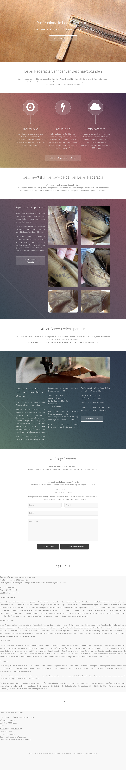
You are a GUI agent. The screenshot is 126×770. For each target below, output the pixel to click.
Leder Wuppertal (6, 731)
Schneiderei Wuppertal (8, 734)
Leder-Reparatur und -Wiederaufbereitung (15, 740)
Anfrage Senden (92, 419)
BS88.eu (3, 726)
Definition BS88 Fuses (8, 723)
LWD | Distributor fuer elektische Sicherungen (17, 717)
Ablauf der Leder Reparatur (31, 260)
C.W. (82, 753)
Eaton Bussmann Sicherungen (11, 729)
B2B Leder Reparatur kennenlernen (63, 158)
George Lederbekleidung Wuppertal (13, 737)
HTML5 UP (93, 753)
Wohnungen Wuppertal (8, 720)
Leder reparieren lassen (63, 38)
